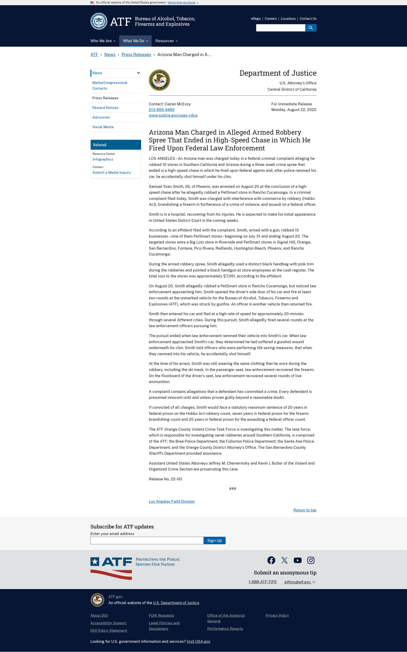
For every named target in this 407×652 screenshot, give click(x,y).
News (109, 54)
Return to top (305, 510)
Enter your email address (112, 534)
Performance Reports (225, 629)
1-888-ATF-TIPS (263, 582)
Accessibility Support (108, 623)
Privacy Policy (277, 615)
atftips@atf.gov (298, 582)
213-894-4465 (162, 109)
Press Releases (136, 54)
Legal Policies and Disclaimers (164, 626)
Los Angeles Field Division (172, 501)
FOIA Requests (161, 615)
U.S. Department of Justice (176, 603)
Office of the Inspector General (226, 618)
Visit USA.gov (198, 641)
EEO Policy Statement (108, 630)
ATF (94, 54)
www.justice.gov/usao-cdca (173, 115)
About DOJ (99, 615)
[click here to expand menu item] (138, 73)
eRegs (256, 18)
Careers (271, 18)
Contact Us (308, 18)
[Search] (311, 28)
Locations (288, 18)
